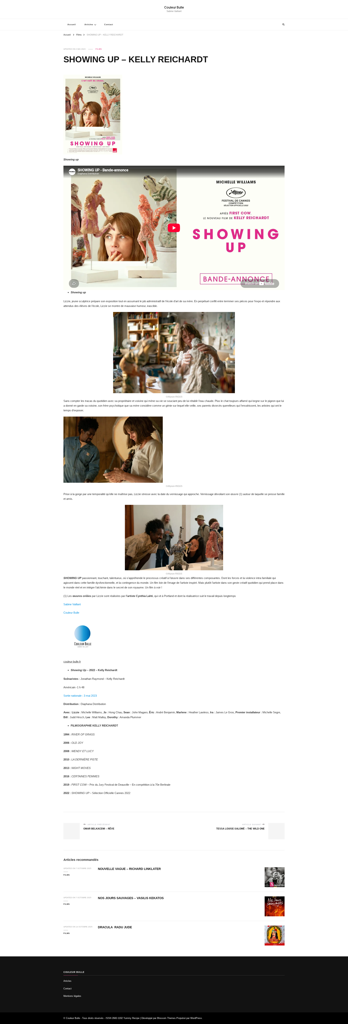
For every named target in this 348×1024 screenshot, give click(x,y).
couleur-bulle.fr (72, 661)
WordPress (196, 1018)
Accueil (71, 24)
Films (99, 49)
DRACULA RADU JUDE (115, 927)
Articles (88, 24)
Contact (108, 24)
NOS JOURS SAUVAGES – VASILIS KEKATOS (131, 898)
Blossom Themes (166, 1018)
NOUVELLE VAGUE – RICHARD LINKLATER (129, 869)
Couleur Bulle (174, 7)
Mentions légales (72, 996)
